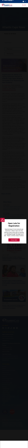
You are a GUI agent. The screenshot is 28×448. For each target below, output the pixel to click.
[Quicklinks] (24, 1)
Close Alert (14, 240)
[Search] (23, 5)
